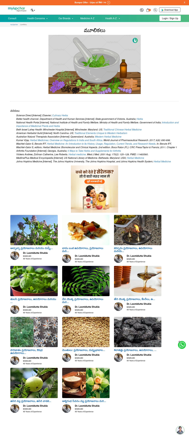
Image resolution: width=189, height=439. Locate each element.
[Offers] (142, 9)
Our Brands (64, 18)
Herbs (140, 119)
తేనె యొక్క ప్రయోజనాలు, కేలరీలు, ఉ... (134, 299)
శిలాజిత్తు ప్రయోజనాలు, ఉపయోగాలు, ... (135, 350)
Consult (12, 18)
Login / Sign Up (170, 18)
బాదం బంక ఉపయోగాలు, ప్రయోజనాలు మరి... (82, 249)
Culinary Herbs (60, 115)
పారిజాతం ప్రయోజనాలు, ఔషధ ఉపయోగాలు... (26, 351)
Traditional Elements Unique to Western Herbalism (100, 133)
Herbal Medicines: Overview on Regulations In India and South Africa (66, 140)
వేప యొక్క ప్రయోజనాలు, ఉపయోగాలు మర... (82, 300)
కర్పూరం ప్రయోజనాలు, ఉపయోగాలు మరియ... (133, 249)
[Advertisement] (94, 432)
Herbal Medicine (135, 158)
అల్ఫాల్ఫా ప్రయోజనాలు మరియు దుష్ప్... (31, 248)
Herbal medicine (77, 154)
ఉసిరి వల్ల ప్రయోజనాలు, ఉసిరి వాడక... (30, 401)
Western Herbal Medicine (108, 136)
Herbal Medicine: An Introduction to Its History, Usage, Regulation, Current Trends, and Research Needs (101, 143)
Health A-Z (111, 18)
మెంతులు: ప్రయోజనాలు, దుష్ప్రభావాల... (83, 350)
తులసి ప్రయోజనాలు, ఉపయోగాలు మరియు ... (33, 300)
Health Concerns (36, 18)
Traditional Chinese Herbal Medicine (122, 129)
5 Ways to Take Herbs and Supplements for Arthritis (94, 150)
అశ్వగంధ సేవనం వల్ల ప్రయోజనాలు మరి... (84, 401)
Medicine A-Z (87, 18)
